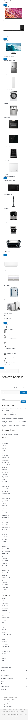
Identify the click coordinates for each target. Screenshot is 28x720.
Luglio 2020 (4, 558)
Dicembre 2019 (5, 572)
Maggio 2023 (5, 479)
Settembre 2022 (6, 498)
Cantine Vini (5, 605)
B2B (5, 315)
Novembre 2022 (6, 493)
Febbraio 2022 (5, 515)
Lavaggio (4, 632)
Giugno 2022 (5, 505)
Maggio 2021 (5, 536)
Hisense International (5, 0)
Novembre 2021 (5, 522)
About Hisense (7, 318)
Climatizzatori (5, 608)
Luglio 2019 (4, 582)
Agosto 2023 (5, 472)
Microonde (4, 636)
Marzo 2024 (5, 455)
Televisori (4, 658)
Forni (3, 615)
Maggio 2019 (5, 587)
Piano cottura (5, 644)
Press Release (5, 646)
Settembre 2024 (6, 441)
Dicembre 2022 (5, 491)
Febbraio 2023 (5, 486)
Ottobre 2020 (5, 553)
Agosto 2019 (5, 580)
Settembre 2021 (6, 527)
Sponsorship (5, 656)
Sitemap (6, 703)
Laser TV (6, 36)
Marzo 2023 (5, 484)
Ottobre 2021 (5, 524)
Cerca (3, 399)
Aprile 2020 (4, 565)
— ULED (4, 598)
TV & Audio (6, 2)
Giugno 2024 (5, 448)
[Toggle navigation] (2, 368)
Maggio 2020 (5, 563)
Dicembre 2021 (5, 520)
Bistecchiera (5, 603)
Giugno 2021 (5, 534)
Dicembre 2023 (5, 462)
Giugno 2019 (5, 584)
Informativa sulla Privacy (9, 699)
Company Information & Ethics (10, 697)
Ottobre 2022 (5, 496)
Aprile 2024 (4, 453)
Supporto (6, 320)
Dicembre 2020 (5, 548)
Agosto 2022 (5, 500)
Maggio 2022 (5, 508)
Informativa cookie (8, 704)
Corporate (4, 610)
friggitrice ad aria (6, 617)
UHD (3, 660)
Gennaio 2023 (5, 488)
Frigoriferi (4, 620)
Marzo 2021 (4, 541)
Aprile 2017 (4, 592)
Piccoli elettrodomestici (9, 176)
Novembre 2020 (6, 551)
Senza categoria (6, 651)
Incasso (3, 627)
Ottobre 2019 (5, 575)
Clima (5, 253)
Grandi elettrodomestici (9, 56)
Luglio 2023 (4, 474)
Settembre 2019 (6, 577)
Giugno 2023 (5, 476)
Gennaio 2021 (5, 546)
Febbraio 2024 (5, 457)
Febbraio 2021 (5, 544)
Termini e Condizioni (8, 701)
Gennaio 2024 (5, 460)
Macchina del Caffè (6, 634)
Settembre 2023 (6, 469)
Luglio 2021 (4, 532)
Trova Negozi (7, 364)
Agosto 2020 (5, 556)
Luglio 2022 (4, 503)
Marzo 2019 (4, 589)
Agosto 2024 (5, 443)
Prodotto (4, 648)
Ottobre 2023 (5, 467)
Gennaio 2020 (5, 570)
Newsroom (4, 641)
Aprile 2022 (4, 510)
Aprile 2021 (4, 539)
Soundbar (4, 653)
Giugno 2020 (5, 560)
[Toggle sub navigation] (5, 5)
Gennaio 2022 (5, 517)
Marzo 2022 (5, 512)
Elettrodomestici (6, 613)
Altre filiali (2, 694)
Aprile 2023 (4, 481)
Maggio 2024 (5, 450)
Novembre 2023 (6, 464)
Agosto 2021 (5, 529)
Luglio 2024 (4, 445)
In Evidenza (4, 624)
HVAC (3, 622)
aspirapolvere (5, 601)
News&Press (5, 639)
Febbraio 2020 (5, 568)
